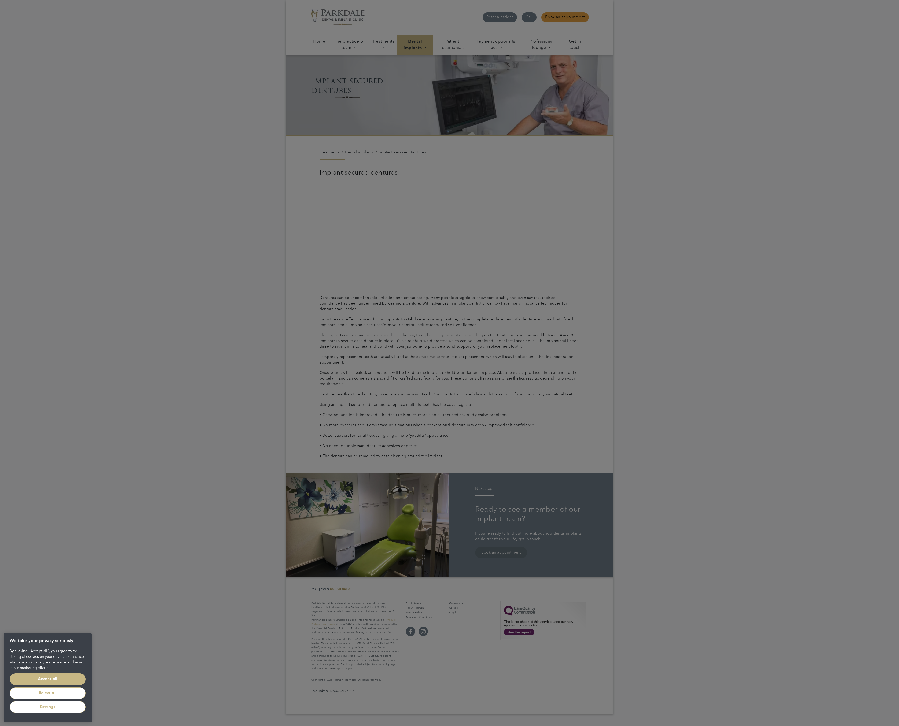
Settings (47, 707)
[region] (48, 677)
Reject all (48, 693)
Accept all (47, 679)
